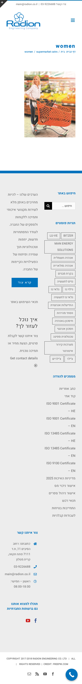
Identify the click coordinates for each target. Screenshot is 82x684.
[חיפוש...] (64, 205)
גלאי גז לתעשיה (63, 297)
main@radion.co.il (26, 4)
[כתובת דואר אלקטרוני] (29, 674)
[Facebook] (35, 620)
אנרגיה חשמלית (63, 258)
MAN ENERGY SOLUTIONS (63, 246)
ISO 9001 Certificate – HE (60, 407)
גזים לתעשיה (65, 281)
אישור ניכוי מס (64, 485)
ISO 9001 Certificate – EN (60, 422)
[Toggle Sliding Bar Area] (4, 4)
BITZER (68, 236)
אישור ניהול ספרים (62, 493)
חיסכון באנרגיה (64, 321)
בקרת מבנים (65, 273)
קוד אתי (70, 396)
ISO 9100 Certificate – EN (60, 467)
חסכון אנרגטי (65, 329)
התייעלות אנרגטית (62, 305)
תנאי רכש (68, 500)
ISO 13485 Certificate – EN (60, 452)
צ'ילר (70, 359)
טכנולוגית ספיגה (63, 337)
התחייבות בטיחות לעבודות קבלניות (63, 512)
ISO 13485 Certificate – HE (60, 437)
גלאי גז (55, 289)
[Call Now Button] (72, 675)
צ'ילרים (56, 359)
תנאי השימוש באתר (24, 301)
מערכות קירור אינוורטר (64, 347)
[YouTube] (28, 620)
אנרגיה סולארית (63, 266)
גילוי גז (69, 289)
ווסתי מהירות (65, 313)
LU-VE (54, 236)
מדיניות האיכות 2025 (60, 478)
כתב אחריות (67, 388)
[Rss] (37, 674)
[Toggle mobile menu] (73, 20)
